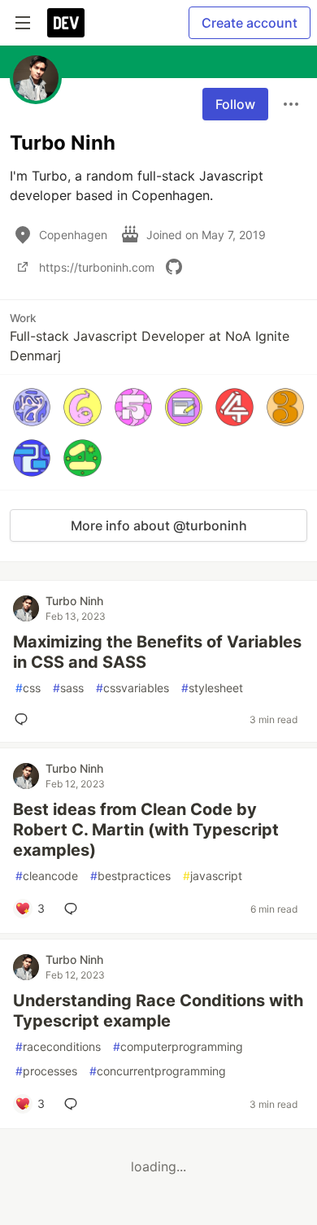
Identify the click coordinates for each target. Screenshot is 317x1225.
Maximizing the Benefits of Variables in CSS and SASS (157, 652)
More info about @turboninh (159, 525)
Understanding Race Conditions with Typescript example (158, 1011)
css (28, 688)
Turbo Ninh (74, 601)
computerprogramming (178, 1046)
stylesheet (212, 688)
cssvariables (132, 688)
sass (68, 688)
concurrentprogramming (157, 1071)
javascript (212, 876)
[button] (31, 406)
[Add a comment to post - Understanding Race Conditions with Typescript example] (73, 1103)
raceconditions (58, 1046)
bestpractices (130, 876)
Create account (249, 23)
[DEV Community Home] (66, 23)
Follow (235, 104)
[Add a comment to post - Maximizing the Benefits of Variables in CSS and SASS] (24, 719)
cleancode (46, 876)
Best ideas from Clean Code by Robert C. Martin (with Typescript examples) (146, 830)
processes (46, 1071)
